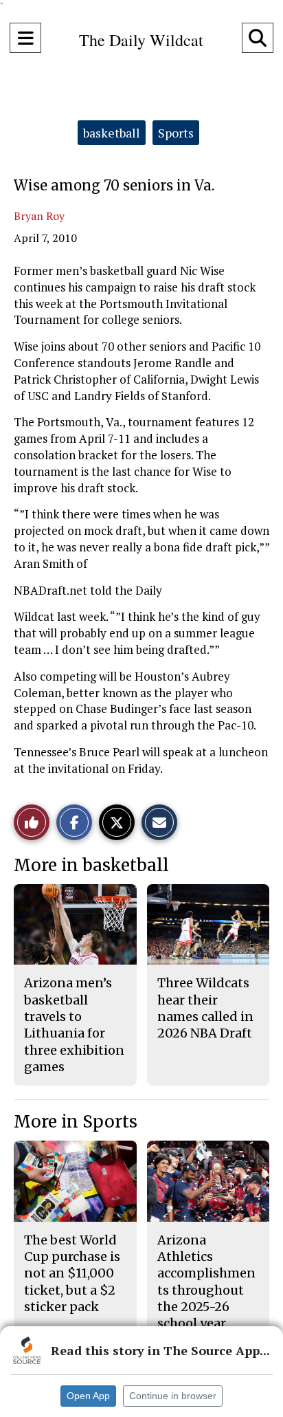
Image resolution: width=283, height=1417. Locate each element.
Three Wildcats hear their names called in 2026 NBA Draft (205, 1008)
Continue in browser (172, 1395)
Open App (88, 1395)
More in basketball (91, 865)
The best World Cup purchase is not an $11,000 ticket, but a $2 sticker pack (72, 1273)
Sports (176, 132)
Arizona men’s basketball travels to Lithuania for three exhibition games (74, 1024)
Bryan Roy (39, 215)
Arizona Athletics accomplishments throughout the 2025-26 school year (206, 1281)
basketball (111, 132)
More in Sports (75, 1121)
